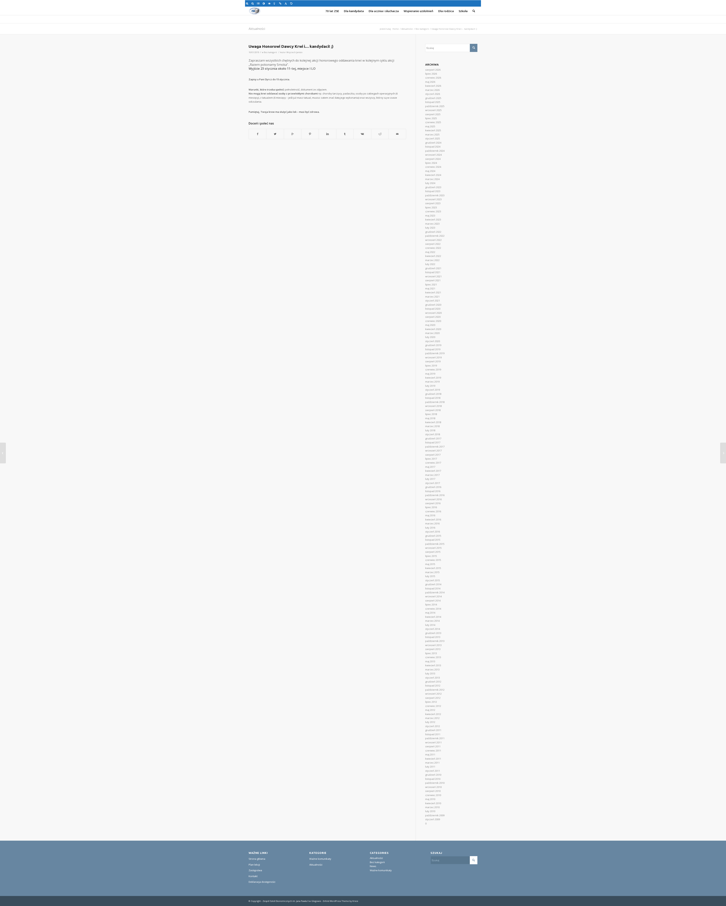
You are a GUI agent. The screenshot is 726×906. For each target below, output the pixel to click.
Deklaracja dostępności (262, 882)
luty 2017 (430, 479)
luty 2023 (430, 227)
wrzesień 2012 (433, 693)
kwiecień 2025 (433, 130)
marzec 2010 (432, 807)
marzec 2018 (432, 426)
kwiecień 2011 (433, 758)
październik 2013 (434, 641)
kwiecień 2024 (433, 175)
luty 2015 (430, 576)
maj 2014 (430, 612)
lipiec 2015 (431, 556)
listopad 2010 (432, 779)
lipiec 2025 (431, 118)
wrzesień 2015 (433, 548)
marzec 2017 (432, 475)
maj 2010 (430, 799)
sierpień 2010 (433, 791)
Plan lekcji (254, 864)
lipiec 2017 (431, 458)
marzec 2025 (432, 134)
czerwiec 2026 (433, 77)
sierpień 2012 (433, 698)
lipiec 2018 (431, 414)
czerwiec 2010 (433, 795)
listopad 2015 (432, 539)
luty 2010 (430, 811)
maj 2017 (430, 466)
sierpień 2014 (433, 600)
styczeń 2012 (432, 726)
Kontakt (253, 876)
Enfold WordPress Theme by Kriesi (340, 901)
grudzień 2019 (433, 345)
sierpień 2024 (433, 159)
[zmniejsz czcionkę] (253, 3)
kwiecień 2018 (433, 422)
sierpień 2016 (433, 503)
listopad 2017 (432, 442)
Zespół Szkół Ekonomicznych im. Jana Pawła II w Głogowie (292, 901)
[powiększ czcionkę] (248, 3)
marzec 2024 (432, 179)
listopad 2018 (432, 398)
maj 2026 (430, 81)
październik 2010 (434, 783)
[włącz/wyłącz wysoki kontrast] (264, 3)
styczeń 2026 (432, 94)
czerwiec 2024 (433, 167)
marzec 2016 (432, 523)
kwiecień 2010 (433, 803)
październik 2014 (434, 592)
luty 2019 (430, 385)
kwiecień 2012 (433, 714)
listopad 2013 (432, 637)
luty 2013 (430, 673)
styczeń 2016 (432, 531)
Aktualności (257, 29)
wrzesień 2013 (433, 645)
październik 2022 (434, 235)
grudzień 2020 (433, 304)
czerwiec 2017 (433, 462)
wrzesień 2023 (433, 199)
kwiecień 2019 (433, 377)
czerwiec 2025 (433, 122)
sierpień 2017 (433, 454)
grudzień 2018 (433, 394)
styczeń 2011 (432, 770)
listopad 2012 (432, 685)
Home (395, 28)
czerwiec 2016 (433, 511)
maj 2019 (430, 373)
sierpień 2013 (433, 649)
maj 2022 (430, 252)
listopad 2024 (432, 146)
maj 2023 (430, 215)
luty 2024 (430, 183)
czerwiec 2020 (433, 321)
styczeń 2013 (432, 677)
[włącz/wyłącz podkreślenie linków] (281, 3)
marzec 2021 (432, 296)
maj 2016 (430, 515)
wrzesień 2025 (433, 110)
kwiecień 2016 (433, 519)
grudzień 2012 (433, 681)
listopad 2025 (432, 102)
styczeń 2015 (432, 580)
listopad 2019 (432, 349)
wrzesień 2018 (433, 406)
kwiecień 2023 (433, 219)
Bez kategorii (422, 28)
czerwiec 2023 (433, 211)
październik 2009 (434, 815)
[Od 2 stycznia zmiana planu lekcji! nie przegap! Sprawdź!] (3, 453)
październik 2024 (434, 150)
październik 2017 (434, 446)
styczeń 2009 (432, 819)
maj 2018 (430, 418)
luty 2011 (430, 766)
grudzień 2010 (433, 774)
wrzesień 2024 (433, 154)
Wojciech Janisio (294, 52)
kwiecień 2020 (433, 329)
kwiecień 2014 (433, 616)
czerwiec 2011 (433, 750)
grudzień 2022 (433, 231)
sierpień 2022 (433, 244)
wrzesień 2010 (433, 787)
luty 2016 (430, 527)
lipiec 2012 (431, 701)
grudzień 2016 (433, 487)
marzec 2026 (432, 90)
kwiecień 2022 (433, 256)
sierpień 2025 (433, 114)
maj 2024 (430, 171)
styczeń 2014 (432, 629)
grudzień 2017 (433, 438)
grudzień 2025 (433, 98)
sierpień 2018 (433, 410)
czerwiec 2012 (433, 706)
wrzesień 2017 (433, 450)
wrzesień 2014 (433, 596)
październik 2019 (434, 353)
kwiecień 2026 (433, 85)
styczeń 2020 (432, 341)
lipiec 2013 (431, 653)
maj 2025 (430, 126)
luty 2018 (430, 430)
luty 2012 (430, 722)
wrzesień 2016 (433, 499)
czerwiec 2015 (433, 560)
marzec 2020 (432, 333)
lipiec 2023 (431, 207)
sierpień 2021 (433, 280)
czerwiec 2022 (433, 248)
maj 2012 (430, 710)
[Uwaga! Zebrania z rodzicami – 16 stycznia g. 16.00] (723, 453)
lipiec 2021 (431, 284)
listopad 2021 (432, 272)
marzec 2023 (432, 223)
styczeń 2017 (432, 483)
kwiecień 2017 (433, 470)
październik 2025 (434, 106)
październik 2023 (434, 195)
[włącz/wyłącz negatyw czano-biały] (270, 3)
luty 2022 (430, 264)
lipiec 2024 (431, 163)
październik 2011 (434, 738)
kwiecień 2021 (433, 292)
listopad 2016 (432, 491)
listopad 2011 (432, 734)
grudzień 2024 (433, 142)
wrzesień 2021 (433, 276)
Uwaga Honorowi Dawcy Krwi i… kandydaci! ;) (291, 46)
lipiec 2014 (431, 604)
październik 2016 (434, 495)
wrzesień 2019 (433, 357)
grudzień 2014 (433, 584)
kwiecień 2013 (433, 665)
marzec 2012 (432, 718)
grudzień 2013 (433, 633)
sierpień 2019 (433, 361)
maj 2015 (430, 564)
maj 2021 (430, 288)
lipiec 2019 (431, 365)
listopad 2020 (432, 308)
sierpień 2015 (433, 551)
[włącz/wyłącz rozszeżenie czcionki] (286, 3)
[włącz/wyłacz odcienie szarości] (258, 3)
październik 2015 (434, 544)
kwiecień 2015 (433, 568)
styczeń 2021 (432, 300)
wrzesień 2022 (433, 240)
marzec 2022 (432, 260)
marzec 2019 (432, 381)
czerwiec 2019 (433, 369)
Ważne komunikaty (320, 858)
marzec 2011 (432, 762)
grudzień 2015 (433, 535)
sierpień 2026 (433, 69)
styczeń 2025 (432, 138)
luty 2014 (430, 625)
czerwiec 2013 (433, 657)
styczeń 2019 (432, 389)
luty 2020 (430, 337)
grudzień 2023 (433, 187)
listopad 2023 (432, 191)
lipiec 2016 (431, 507)
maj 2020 (430, 325)
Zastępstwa (255, 870)
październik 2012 (434, 689)
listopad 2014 (432, 588)
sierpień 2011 (433, 746)
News (373, 866)
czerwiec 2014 (433, 608)
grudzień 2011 (433, 730)
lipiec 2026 (431, 73)
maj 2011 (430, 754)
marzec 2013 (432, 669)
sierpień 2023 (433, 203)
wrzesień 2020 (433, 313)
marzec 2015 (432, 572)
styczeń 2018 (432, 434)
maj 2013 (430, 661)
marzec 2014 (432, 620)
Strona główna (257, 858)
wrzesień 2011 (433, 742)
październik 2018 (434, 402)
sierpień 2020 (433, 316)
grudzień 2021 (433, 268)
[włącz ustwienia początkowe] (292, 3)
